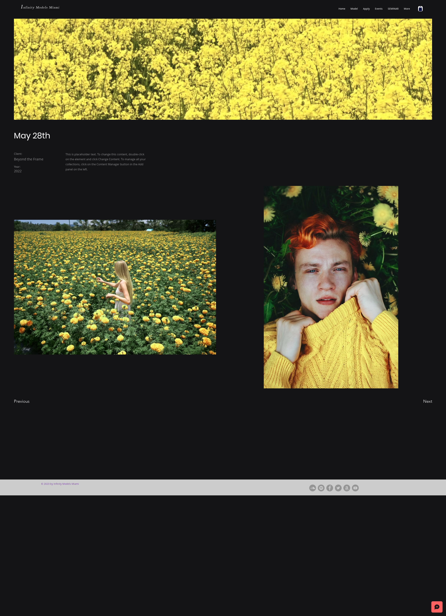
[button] (354, 8)
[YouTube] (355, 488)
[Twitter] (338, 488)
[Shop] (420, 8)
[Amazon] (346, 488)
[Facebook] (329, 488)
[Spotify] (321, 488)
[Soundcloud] (312, 488)
